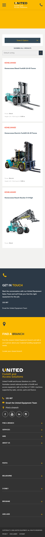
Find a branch (12, 407)
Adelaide (6, 514)
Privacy (5, 534)
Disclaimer (13, 534)
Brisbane (6, 501)
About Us (6, 443)
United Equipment (23, 5)
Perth (4, 463)
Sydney (5, 488)
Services (6, 430)
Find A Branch (8, 423)
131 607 (5, 302)
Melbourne (7, 476)
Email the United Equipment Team (21, 403)
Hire (4, 436)
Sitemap (22, 534)
